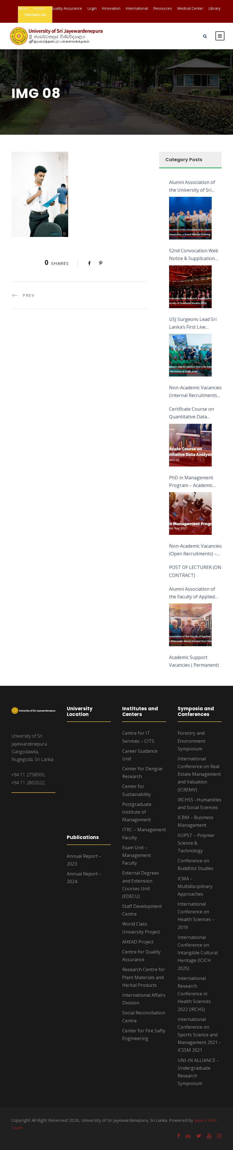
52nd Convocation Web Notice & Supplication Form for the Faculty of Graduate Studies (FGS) (193, 254)
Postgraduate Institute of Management (136, 812)
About (23, 8)
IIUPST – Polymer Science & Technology (196, 843)
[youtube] (209, 1135)
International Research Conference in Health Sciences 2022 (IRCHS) (194, 993)
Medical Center (190, 8)
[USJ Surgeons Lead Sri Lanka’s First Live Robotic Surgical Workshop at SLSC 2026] (190, 355)
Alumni (39, 8)
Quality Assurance (66, 8)
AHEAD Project (137, 942)
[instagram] (219, 1135)
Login (92, 8)
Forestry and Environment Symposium (191, 741)
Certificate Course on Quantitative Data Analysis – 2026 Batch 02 (195, 413)
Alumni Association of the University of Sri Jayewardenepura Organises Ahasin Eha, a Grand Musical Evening (194, 186)
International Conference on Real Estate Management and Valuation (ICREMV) (199, 774)
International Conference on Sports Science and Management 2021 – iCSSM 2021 (199, 1034)
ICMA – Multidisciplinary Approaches (195, 886)
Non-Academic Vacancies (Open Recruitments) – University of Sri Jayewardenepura (195, 550)
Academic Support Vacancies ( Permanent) (194, 661)
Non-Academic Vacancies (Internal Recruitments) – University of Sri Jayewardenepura (195, 391)
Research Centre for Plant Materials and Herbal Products (143, 977)
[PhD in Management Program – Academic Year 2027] (190, 513)
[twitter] (198, 1135)
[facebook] (178, 1135)
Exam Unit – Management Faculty (136, 855)
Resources (162, 8)
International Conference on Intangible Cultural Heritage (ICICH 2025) (198, 952)
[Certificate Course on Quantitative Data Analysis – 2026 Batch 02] (190, 445)
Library (214, 8)
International (137, 8)
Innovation (111, 8)
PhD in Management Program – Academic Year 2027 (191, 481)
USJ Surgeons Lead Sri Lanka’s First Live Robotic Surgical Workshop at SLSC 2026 (194, 323)
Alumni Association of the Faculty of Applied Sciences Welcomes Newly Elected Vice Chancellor (192, 593)
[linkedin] (188, 1135)
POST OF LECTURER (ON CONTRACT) (195, 571)
